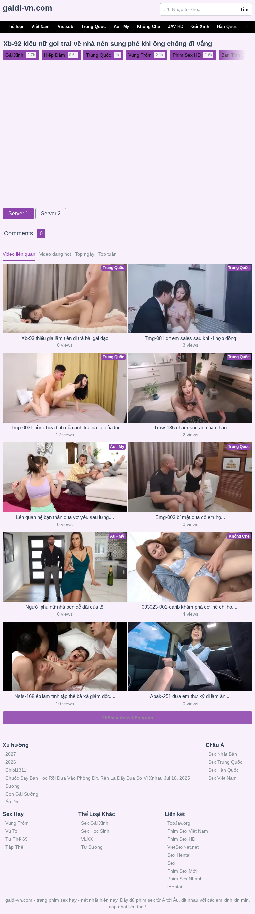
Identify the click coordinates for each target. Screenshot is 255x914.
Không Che (148, 26)
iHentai (174, 886)
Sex (171, 863)
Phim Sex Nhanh (185, 878)
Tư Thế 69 (16, 839)
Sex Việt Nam (222, 778)
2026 (10, 762)
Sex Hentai (178, 855)
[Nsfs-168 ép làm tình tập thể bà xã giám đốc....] (65, 656)
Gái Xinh (200, 26)
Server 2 (51, 213)
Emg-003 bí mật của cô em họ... (190, 517)
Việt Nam (40, 26)
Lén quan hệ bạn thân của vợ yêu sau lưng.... (65, 517)
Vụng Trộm (17, 823)
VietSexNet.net (183, 847)
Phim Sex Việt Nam (187, 831)
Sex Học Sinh (95, 831)
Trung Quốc (93, 26)
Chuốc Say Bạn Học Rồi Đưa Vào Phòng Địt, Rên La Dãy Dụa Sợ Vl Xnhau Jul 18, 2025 (97, 778)
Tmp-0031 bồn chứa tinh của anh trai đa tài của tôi (65, 427)
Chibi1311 (15, 770)
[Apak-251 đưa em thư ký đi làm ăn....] (190, 656)
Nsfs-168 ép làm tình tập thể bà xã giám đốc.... (64, 696)
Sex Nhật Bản (222, 754)
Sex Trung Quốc (225, 762)
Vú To (11, 831)
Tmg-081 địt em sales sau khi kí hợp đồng (190, 338)
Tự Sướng (92, 847)
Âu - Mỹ (121, 26)
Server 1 (18, 213)
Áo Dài (12, 801)
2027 (10, 754)
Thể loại (15, 26)
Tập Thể (14, 847)
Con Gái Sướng (21, 794)
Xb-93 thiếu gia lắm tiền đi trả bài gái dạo (64, 338)
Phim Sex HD (181, 839)
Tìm (244, 9)
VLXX (87, 839)
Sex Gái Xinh (94, 823)
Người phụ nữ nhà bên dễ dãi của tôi (64, 607)
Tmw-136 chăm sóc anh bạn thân (190, 427)
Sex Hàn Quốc (223, 770)
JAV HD (175, 26)
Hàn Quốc (227, 26)
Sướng (12, 786)
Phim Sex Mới (182, 871)
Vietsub (65, 26)
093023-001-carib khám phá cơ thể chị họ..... (190, 607)
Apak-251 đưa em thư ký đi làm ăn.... (190, 696)
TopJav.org (178, 823)
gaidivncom (27, 7)
